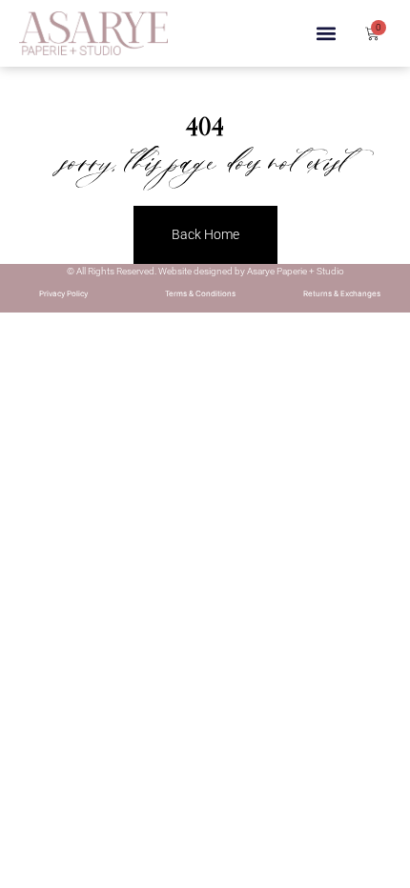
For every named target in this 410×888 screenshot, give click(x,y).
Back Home (205, 234)
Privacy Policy (63, 293)
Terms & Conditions (200, 293)
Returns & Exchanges (341, 293)
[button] (326, 34)
